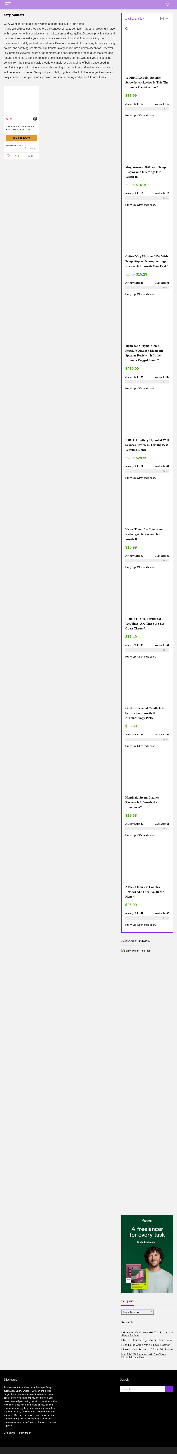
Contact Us (9, 1432)
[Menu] (8, 4)
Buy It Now (21, 137)
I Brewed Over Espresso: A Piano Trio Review (147, 1349)
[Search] (168, 4)
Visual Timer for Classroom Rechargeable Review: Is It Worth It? (144, 534)
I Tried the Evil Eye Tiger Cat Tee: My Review (146, 1340)
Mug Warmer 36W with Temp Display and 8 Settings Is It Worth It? (145, 171)
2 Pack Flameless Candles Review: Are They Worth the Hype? (144, 891)
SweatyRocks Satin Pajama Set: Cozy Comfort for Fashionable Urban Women (20, 129)
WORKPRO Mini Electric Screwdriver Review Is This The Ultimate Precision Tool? (146, 82)
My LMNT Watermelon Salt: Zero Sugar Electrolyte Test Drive (143, 1356)
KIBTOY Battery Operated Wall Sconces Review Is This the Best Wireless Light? (147, 444)
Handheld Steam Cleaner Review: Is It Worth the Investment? (142, 802)
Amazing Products (16, 145)
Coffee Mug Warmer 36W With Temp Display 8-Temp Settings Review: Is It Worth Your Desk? (146, 261)
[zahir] (35, 119)
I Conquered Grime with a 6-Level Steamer (145, 1344)
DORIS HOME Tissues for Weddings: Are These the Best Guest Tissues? (145, 623)
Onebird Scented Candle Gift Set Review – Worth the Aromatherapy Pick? (144, 713)
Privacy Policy (24, 1432)
